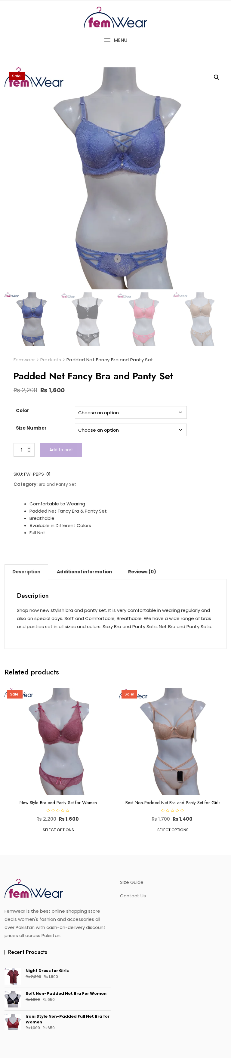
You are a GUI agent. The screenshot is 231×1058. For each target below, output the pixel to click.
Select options (58, 830)
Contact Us (133, 896)
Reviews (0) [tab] (142, 572)
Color (22, 410)
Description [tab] (26, 572)
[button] (115, 40)
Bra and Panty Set (57, 484)
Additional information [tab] (84, 572)
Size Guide (131, 882)
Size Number (31, 428)
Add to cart (61, 450)
